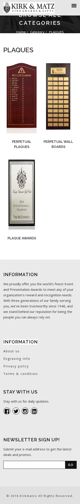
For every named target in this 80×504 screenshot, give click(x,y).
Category (37, 32)
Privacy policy (16, 366)
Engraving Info (16, 359)
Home (21, 32)
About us (11, 351)
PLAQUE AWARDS (22, 238)
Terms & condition (20, 374)
